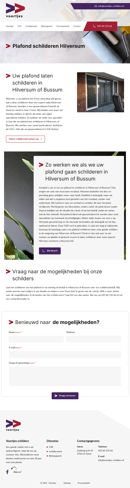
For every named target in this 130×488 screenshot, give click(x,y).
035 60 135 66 (104, 26)
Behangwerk (55, 456)
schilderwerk (57, 295)
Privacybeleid (84, 483)
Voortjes (52, 483)
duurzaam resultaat (69, 192)
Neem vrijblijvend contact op (24, 139)
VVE (51, 447)
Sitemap (67, 483)
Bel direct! (52, 251)
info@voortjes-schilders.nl (111, 6)
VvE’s (12, 129)
